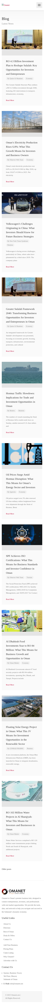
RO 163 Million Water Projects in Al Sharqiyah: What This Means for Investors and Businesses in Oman (20, 821)
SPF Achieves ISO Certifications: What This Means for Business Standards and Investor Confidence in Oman (22, 564)
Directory (6, 928)
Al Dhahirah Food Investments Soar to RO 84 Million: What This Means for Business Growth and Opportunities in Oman (21, 650)
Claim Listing (8, 953)
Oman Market (14, 663)
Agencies (13, 492)
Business (10, 245)
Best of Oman (8, 932)
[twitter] (25, 996)
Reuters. (12, 411)
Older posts (6, 869)
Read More (10, 100)
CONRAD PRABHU (17, 748)
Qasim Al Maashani (16, 78)
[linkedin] (29, 996)
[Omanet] (6, 5)
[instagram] (37, 996)
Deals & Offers (9, 936)
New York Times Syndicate (19, 241)
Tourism (29, 577)
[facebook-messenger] (33, 996)
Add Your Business (10, 945)
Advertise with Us (10, 961)
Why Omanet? (8, 957)
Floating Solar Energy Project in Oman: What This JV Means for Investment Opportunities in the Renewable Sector (21, 735)
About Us (7, 924)
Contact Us (7, 939)
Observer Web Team (16, 160)
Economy (29, 78)
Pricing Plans (8, 949)
